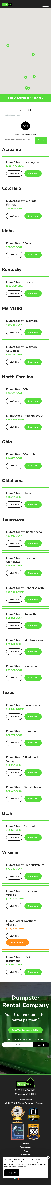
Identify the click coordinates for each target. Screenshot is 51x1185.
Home (25, 1143)
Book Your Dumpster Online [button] (25, 1030)
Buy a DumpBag (17, 942)
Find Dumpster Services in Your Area (25, 1039)
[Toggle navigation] (45, 4)
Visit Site (14, 173)
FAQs (25, 1151)
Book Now (33, 173)
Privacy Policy (25, 1099)
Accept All (11, 1173)
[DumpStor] (7, 4)
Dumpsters (25, 1147)
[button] (8, 46)
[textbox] (25, 1044)
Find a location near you (25, 134)
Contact (25, 1154)
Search (41, 1045)
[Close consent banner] (48, 1157)
